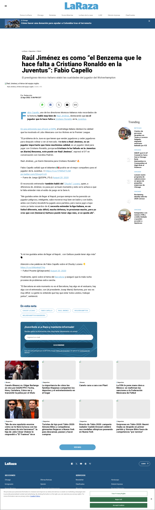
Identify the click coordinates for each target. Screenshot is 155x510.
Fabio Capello (33, 112)
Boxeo (8, 382)
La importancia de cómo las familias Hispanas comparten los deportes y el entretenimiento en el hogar (58, 389)
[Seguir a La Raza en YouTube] (81, 463)
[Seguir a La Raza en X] (76, 463)
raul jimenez (63, 310)
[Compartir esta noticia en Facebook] (50, 104)
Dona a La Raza (26, 15)
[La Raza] (81, 6)
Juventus (81, 119)
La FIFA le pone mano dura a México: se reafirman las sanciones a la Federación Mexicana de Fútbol (130, 389)
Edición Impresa (117, 484)
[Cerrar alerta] (149, 21)
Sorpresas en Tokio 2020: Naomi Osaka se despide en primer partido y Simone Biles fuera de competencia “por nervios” (132, 428)
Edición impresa (114, 15)
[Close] (151, 498)
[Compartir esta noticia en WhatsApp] (42, 104)
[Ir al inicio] (14, 463)
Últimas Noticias (46, 480)
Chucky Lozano (29, 310)
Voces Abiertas (67, 15)
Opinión (43, 484)
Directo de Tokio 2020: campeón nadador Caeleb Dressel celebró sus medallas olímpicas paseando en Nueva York (96, 428)
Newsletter (80, 480)
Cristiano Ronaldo (63, 119)
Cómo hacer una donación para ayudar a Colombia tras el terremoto (56, 23)
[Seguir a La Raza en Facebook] (72, 463)
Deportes (32, 51)
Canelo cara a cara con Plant (93, 385)
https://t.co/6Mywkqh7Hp (33, 267)
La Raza (24, 51)
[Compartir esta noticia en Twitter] (59, 104)
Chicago (40, 15)
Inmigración (9, 484)
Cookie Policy (35, 496)
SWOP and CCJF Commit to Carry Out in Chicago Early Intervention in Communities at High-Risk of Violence (141, 160)
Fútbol (39, 51)
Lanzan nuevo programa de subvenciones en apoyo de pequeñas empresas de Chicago (139, 181)
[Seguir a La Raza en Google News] (85, 463)
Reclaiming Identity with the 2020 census (140, 197)
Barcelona (59, 277)
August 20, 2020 (61, 177)
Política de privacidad (62, 351)
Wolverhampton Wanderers (34, 315)
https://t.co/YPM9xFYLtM (58, 171)
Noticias (137, 128)
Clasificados (130, 15)
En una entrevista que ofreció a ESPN (38, 129)
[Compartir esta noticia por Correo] (67, 104)
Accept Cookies (118, 505)
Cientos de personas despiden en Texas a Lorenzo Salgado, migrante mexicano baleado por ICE (141, 138)
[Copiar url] (75, 104)
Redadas (52, 15)
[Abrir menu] (5, 6)
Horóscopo (115, 480)
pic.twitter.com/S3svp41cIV (34, 174)
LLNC (100, 15)
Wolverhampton (81, 310)
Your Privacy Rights (118, 493)
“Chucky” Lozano (72, 183)
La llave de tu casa (86, 15)
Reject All (118, 499)
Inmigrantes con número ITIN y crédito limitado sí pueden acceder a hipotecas (140, 218)
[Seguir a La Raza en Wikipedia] (90, 463)
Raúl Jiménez (63, 115)
